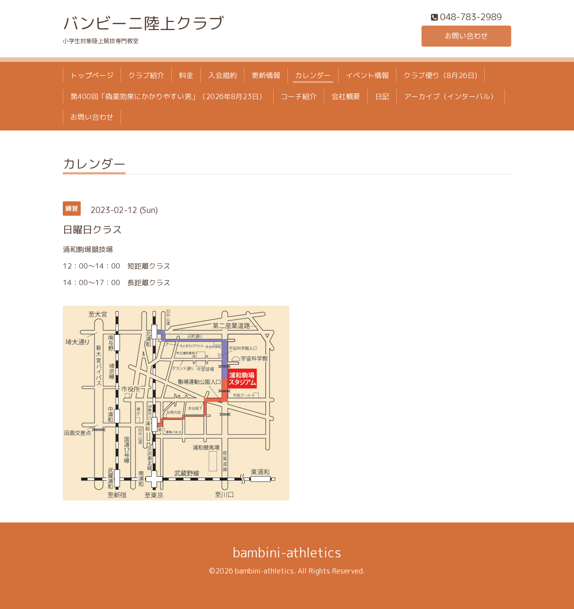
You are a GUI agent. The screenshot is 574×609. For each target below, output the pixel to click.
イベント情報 (367, 75)
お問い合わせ (466, 36)
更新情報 (266, 75)
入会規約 (222, 75)
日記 (382, 96)
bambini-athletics (287, 552)
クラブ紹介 (146, 75)
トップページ (91, 75)
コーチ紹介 (299, 96)
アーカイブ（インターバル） (450, 96)
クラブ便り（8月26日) (440, 75)
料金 (186, 75)
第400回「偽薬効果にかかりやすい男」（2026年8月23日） (168, 96)
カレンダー (313, 75)
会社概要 (345, 96)
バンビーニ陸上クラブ (143, 23)
